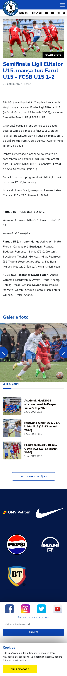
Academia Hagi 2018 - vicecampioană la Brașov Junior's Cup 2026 (40, 404)
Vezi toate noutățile (33, 476)
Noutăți (37, 12)
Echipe (23, 12)
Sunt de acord (20, 669)
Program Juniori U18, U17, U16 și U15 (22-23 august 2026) (41, 448)
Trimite (33, 632)
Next (63, 352)
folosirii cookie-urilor (14, 660)
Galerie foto (53, 54)
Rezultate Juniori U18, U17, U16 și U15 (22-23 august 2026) (42, 426)
